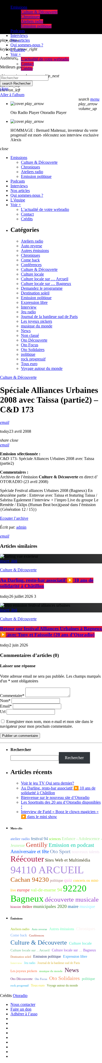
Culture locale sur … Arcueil (44, 279)
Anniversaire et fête (29, 851)
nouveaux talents (85, 852)
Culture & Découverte (39, 269)
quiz (68, 880)
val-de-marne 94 (46, 889)
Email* (6, 706)
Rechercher (16, 83)
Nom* (5, 700)
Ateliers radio (32, 241)
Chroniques (30, 255)
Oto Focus (29, 345)
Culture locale (32, 274)
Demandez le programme (42, 288)
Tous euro (29, 363)
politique (28, 354)
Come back (30, 260)
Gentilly (37, 844)
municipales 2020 (50, 906)
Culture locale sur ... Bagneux (74, 950)
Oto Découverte (34, 340)
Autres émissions (35, 250)
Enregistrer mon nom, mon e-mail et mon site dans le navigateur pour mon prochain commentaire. (46, 723)
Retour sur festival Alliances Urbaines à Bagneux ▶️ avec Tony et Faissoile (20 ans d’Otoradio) (51, 632)
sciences (55, 839)
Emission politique (36, 297)
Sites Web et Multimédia (67, 860)
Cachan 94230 (29, 879)
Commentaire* (12, 695)
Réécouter (27, 858)
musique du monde (36, 326)
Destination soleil (35, 293)
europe (23, 889)
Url (2, 711)
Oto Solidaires (32, 349)
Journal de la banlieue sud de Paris (49, 316)
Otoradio (20, 995)
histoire (15, 907)
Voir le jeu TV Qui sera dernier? (47, 783)
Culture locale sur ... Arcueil (30, 950)
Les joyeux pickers (36, 321)
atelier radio (20, 839)
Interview (29, 307)
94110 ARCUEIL (47, 870)
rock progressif (33, 359)
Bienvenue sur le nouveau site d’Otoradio (55, 797)
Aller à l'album (12, 94)
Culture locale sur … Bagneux (46, 283)
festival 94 (39, 838)
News (26, 330)
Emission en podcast (71, 845)
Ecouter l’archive (14, 518)
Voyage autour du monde (42, 368)
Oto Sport (60, 851)
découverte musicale (72, 899)
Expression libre (34, 302)
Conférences (31, 264)
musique (87, 906)
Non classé (30, 335)
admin (21, 527)
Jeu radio (28, 312)
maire (73, 906)
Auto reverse (31, 246)
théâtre (27, 907)
